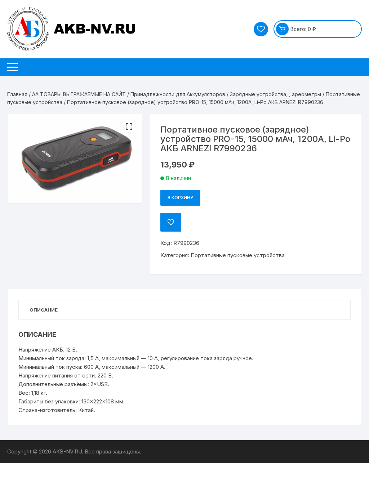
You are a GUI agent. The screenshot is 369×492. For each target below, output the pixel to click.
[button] (129, 126)
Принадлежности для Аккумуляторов (177, 94)
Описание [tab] (44, 310)
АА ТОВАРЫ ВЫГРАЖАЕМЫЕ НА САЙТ (79, 94)
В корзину (180, 197)
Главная (17, 94)
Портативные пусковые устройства (238, 255)
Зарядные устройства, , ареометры (275, 94)
